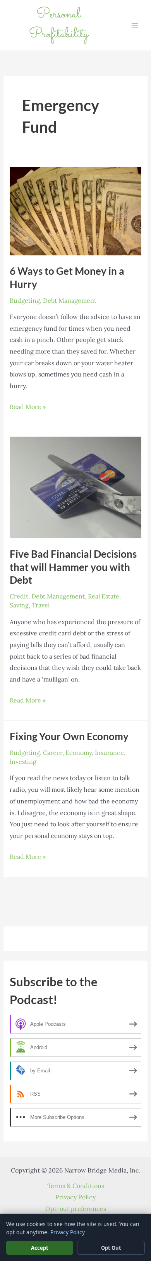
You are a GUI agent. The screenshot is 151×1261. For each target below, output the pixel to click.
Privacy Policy (75, 1197)
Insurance (109, 752)
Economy (78, 752)
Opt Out (111, 1247)
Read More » (28, 407)
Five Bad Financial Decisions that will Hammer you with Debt (73, 567)
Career (52, 752)
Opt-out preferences (75, 1208)
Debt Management (69, 300)
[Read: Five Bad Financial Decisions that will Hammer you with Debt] (76, 487)
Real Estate (103, 596)
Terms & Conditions (75, 1186)
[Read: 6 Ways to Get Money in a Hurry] (76, 210)
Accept (39, 1247)
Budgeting (25, 300)
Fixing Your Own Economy (69, 736)
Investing (23, 761)
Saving (19, 605)
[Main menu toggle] (134, 25)
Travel (41, 605)
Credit (19, 596)
